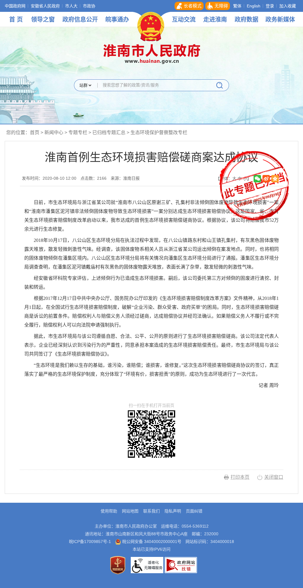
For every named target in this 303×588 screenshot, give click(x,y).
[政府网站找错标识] (181, 564)
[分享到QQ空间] (275, 178)
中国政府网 (15, 6)
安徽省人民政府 (45, 6)
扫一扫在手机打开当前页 (151, 405)
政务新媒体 (280, 19)
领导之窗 (43, 19)
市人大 (71, 6)
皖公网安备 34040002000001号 (151, 541)
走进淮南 (215, 19)
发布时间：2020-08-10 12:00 (49, 178)
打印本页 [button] (240, 477)
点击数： (93, 178)
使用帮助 (109, 511)
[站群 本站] (85, 86)
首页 (34, 132)
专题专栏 (77, 132)
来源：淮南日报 (125, 178)
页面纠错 (194, 511)
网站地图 (130, 511)
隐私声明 (173, 511)
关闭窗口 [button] (273, 477)
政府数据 (246, 19)
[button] (189, 6)
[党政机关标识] (118, 564)
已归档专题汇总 (108, 132)
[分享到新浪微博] (266, 178)
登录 (270, 6)
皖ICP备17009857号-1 (90, 541)
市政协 (89, 6)
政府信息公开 (80, 19)
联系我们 (151, 511)
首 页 (16, 19)
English (253, 6)
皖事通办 (117, 19)
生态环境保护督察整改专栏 (158, 132)
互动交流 (184, 19)
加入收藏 (287, 6)
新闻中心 (53, 132)
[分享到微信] (257, 178)
